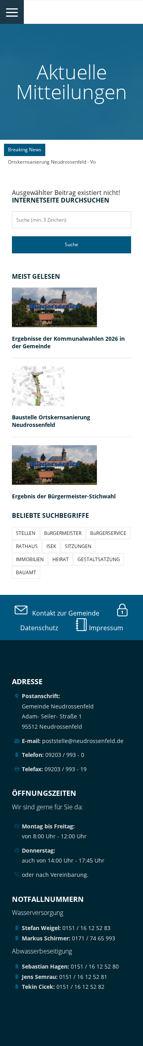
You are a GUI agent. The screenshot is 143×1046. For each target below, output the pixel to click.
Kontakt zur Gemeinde (63, 613)
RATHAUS (27, 546)
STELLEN (25, 533)
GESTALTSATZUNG (98, 559)
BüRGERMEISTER (62, 533)
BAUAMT (26, 572)
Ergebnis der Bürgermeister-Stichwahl (64, 496)
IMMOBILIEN (30, 559)
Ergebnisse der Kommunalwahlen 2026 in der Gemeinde (68, 342)
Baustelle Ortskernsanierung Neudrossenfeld (51, 420)
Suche (71, 244)
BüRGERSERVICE (108, 533)
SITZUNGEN (78, 546)
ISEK (51, 546)
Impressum (105, 627)
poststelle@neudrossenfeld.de (73, 741)
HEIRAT (60, 559)
